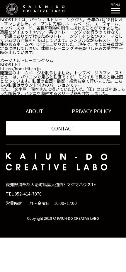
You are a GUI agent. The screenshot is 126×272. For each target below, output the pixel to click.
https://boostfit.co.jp (20, 69)
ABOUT (34, 111)
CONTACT (63, 128)
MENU (115, 5)
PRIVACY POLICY (91, 111)
